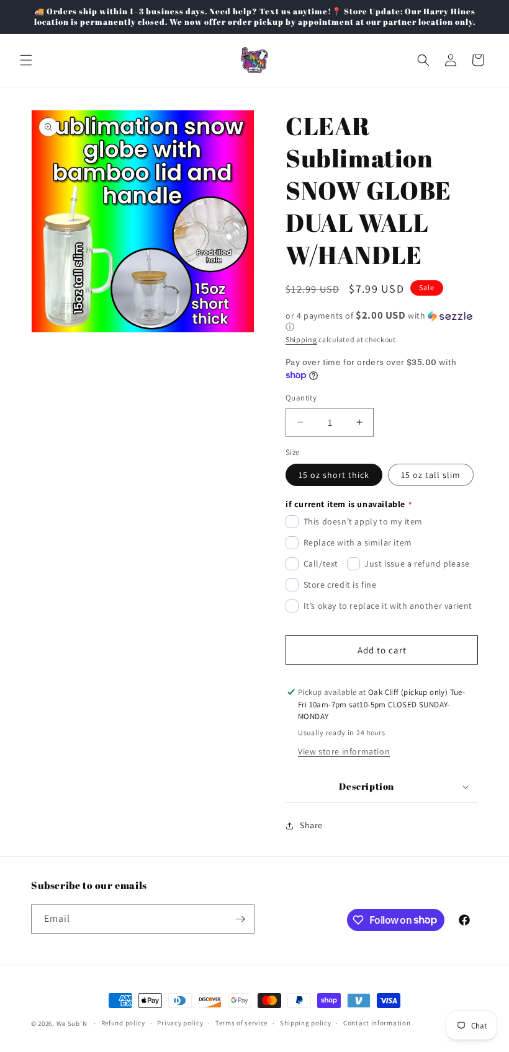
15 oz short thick (334, 474)
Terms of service (241, 1023)
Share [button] (311, 825)
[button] (26, 60)
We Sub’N (72, 1023)
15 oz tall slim (431, 474)
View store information (344, 751)
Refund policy (123, 1023)
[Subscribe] (240, 919)
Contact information (376, 1023)
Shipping (301, 339)
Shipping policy (305, 1023)
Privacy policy (180, 1023)
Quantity (301, 397)
